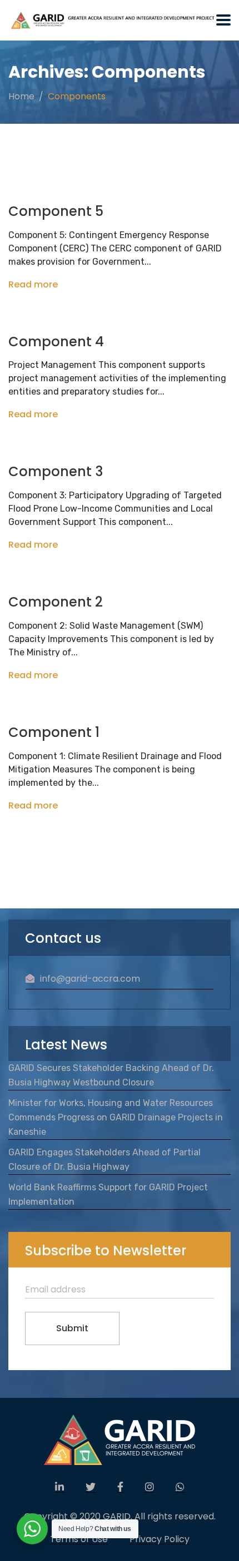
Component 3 (55, 471)
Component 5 (55, 211)
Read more (33, 284)
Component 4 (56, 341)
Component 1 (53, 732)
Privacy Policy (160, 1539)
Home (21, 96)
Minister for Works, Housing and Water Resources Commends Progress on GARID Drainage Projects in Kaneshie (115, 1117)
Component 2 (55, 602)
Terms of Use (79, 1539)
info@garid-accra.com (90, 978)
